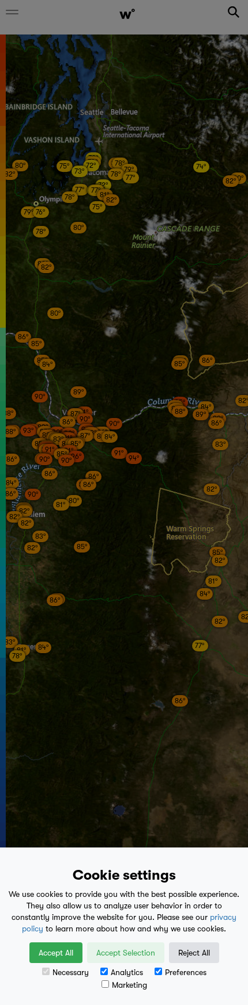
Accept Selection (125, 952)
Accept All (56, 952)
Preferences (185, 972)
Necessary (70, 972)
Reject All (194, 952)
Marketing (129, 984)
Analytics (127, 972)
